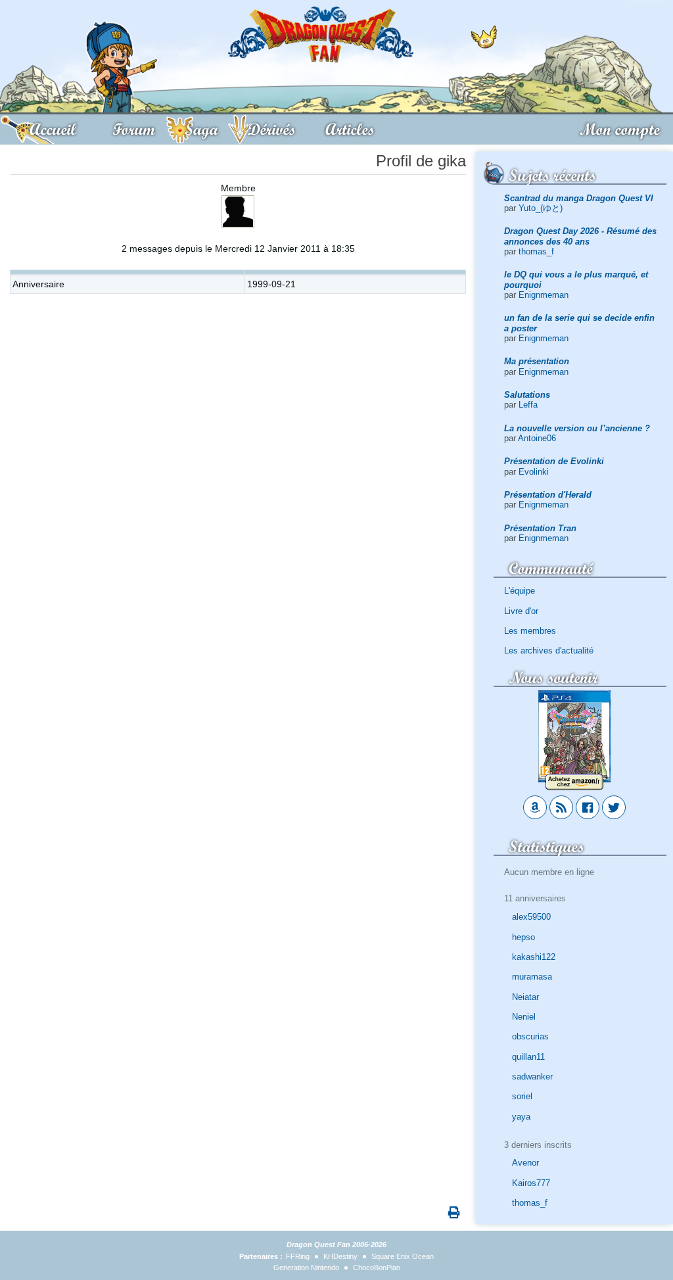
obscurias (530, 1036)
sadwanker (532, 1076)
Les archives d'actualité (548, 650)
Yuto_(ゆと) (541, 208)
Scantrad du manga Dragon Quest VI (578, 198)
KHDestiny (340, 1256)
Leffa (528, 405)
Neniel (524, 1017)
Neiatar (525, 997)
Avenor (525, 1163)
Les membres (530, 631)
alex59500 (531, 917)
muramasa (532, 977)
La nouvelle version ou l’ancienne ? (577, 428)
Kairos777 (531, 1183)
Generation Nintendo (306, 1267)
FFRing (298, 1256)
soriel (522, 1096)
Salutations (527, 395)
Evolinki (534, 472)
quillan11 (528, 1057)
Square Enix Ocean (402, 1256)
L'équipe (519, 591)
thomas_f (536, 251)
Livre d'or (521, 611)
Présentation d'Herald (548, 495)
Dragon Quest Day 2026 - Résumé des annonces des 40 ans (580, 236)
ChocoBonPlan (376, 1267)
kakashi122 (533, 957)
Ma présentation (536, 361)
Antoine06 (537, 438)
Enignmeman (544, 295)
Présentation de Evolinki (554, 461)
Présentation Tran (540, 528)
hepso (523, 937)
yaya (521, 1117)
